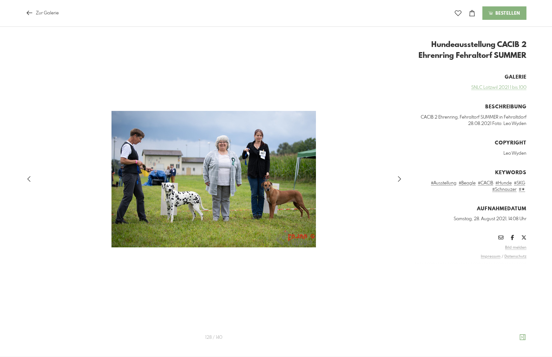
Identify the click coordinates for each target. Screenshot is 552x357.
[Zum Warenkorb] (472, 13)
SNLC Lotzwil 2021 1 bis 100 (498, 87)
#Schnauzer (504, 189)
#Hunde (503, 183)
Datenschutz (515, 257)
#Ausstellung (443, 183)
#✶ (522, 189)
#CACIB (485, 183)
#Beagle (467, 183)
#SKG (519, 183)
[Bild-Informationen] (522, 337)
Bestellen (507, 13)
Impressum (491, 257)
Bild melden (515, 248)
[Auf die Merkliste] (458, 13)
